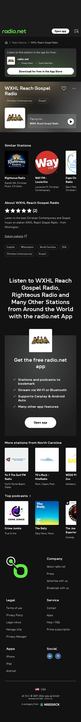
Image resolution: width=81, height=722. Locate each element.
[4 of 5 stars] (24, 211)
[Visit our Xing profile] (58, 656)
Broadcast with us (58, 588)
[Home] (6, 42)
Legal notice (13, 622)
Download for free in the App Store (40, 71)
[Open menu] (76, 31)
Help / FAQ (53, 622)
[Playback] (71, 121)
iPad (9, 664)
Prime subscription (58, 629)
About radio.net (56, 566)
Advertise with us (57, 581)
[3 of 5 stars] (18, 211)
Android (11, 671)
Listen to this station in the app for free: (31, 52)
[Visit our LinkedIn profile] (49, 656)
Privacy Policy (14, 615)
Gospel (42, 101)
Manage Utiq (14, 629)
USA (64, 247)
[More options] (74, 88)
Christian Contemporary (19, 101)
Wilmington (27, 247)
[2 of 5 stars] (13, 211)
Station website (14, 236)
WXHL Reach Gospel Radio (44, 124)
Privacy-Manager (16, 636)
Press (50, 573)
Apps (50, 615)
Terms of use (14, 608)
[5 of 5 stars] (29, 211)
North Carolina (48, 247)
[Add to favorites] (64, 88)
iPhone (10, 656)
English (11, 247)
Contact (51, 608)
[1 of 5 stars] (7, 211)
